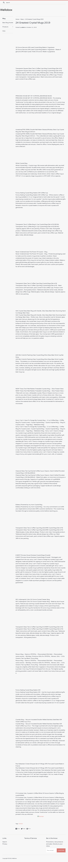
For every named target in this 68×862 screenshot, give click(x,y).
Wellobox (14, 858)
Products (7, 27)
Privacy (4, 844)
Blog (3, 18)
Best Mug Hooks (7, 22)
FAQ (3, 31)
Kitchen (21, 823)
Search (4, 842)
